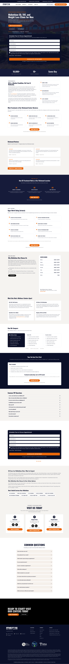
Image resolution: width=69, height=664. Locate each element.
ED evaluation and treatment (24, 19)
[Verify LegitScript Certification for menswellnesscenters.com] (34, 644)
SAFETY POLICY (31, 662)
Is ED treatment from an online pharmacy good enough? (17, 407)
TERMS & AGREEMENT (39, 662)
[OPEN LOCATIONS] (32, 4)
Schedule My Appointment (34, 59)
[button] (34, 396)
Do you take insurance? (12, 413)
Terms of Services (18, 55)
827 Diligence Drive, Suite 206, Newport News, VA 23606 (34, 522)
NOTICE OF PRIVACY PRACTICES (49, 662)
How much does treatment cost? (14, 416)
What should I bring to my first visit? (14, 411)
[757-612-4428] (55, 524)
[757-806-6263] (36, 525)
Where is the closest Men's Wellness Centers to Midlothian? (18, 398)
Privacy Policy (11, 55)
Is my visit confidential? (12, 409)
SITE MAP (26, 662)
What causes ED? (11, 404)
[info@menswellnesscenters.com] (13, 524)
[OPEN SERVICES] (26, 4)
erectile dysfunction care (20, 316)
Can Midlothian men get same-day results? (15, 402)
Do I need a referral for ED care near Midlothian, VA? (17, 400)
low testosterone (14, 93)
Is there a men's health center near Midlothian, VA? (16, 395)
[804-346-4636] (16, 524)
